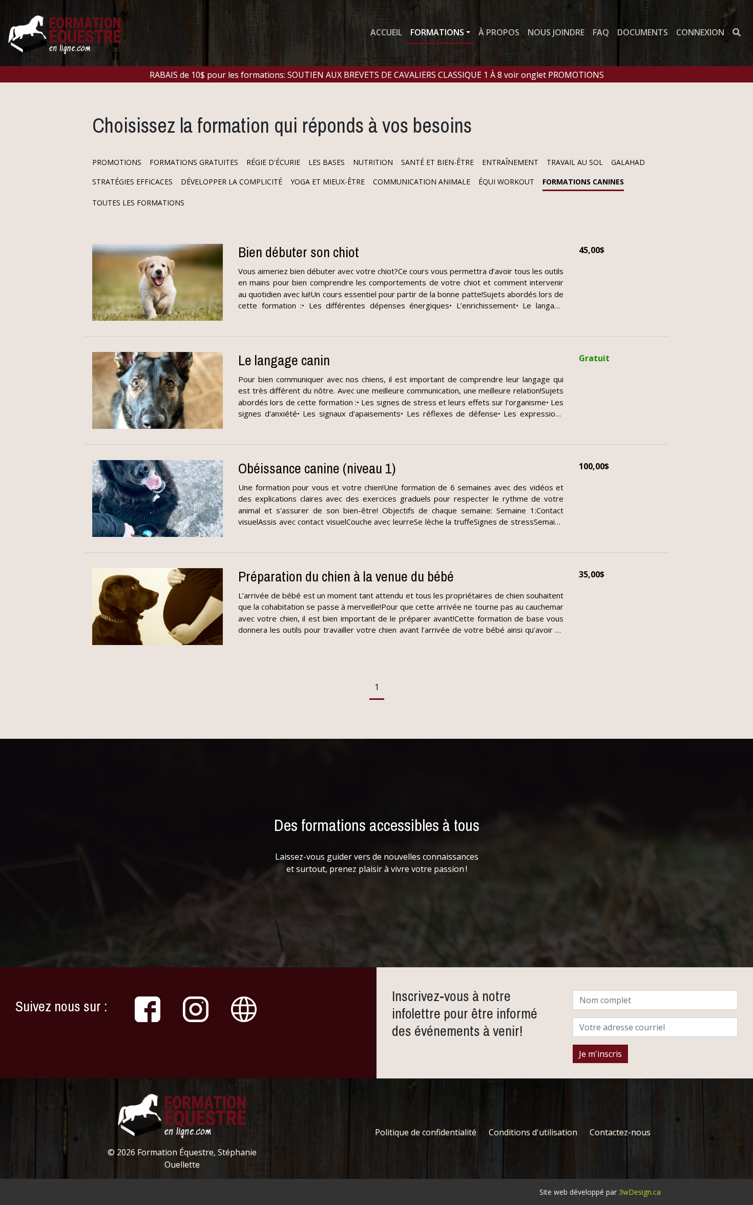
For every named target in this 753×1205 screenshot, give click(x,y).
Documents (642, 32)
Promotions (116, 162)
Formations (437, 32)
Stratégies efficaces (132, 181)
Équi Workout (506, 181)
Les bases (326, 162)
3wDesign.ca (640, 1192)
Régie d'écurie (273, 162)
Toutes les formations (138, 202)
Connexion (700, 32)
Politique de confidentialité (425, 1132)
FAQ (601, 32)
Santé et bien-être (437, 162)
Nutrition (373, 162)
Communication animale (421, 181)
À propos (498, 32)
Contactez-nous (620, 1132)
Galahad (628, 162)
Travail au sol (575, 162)
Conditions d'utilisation (533, 1132)
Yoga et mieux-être (327, 181)
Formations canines (583, 181)
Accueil (386, 32)
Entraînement (510, 162)
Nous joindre (556, 32)
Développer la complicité (231, 181)
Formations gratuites (194, 162)
